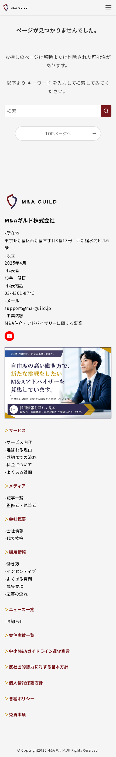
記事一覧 (14, 498)
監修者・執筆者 (21, 505)
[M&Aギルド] (15, 7)
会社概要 (17, 519)
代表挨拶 (14, 538)
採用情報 (17, 552)
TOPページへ (58, 133)
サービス (17, 430)
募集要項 (14, 586)
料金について (19, 464)
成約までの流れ (21, 457)
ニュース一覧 (21, 609)
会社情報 (14, 530)
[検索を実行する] (106, 111)
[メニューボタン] (108, 7)
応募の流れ (17, 594)
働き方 (12, 563)
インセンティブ (21, 571)
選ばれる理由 (19, 449)
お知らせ (14, 621)
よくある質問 (19, 472)
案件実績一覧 (22, 635)
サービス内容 (19, 442)
